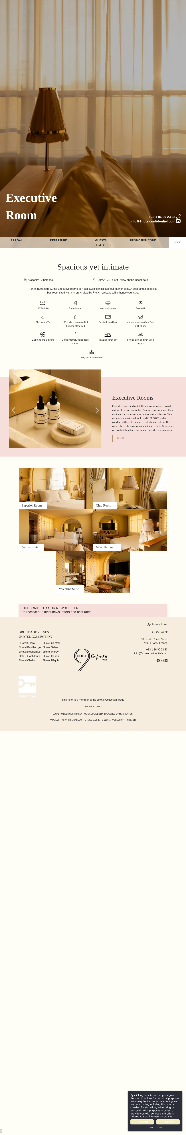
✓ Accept (142, 1121)
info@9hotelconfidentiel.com (150, 653)
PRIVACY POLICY (82, 714)
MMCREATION (126, 714)
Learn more (155, 1127)
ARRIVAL (17, 240)
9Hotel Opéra (27, 642)
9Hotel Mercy (51, 651)
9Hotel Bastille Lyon (30, 647)
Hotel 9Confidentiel (30, 656)
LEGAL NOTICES (61, 714)
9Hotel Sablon (51, 647)
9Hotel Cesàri (51, 656)
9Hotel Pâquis (51, 660)
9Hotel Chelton (27, 660)
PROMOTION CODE (143, 240)
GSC (71, 714)
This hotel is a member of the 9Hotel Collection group (93, 699)
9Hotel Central (51, 642)
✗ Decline (168, 1121)
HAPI (102, 714)
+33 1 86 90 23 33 (156, 649)
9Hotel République (30, 651)
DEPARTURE (58, 240)
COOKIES (95, 714)
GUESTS (100, 240)
